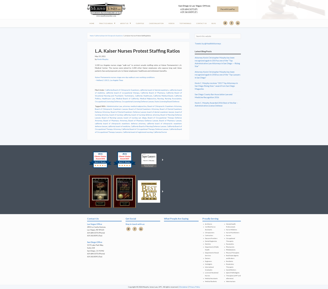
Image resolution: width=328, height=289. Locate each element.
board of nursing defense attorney (145, 115)
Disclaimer (184, 287)
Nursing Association (173, 98)
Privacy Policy (194, 287)
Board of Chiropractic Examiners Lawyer (111, 109)
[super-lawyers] (149, 160)
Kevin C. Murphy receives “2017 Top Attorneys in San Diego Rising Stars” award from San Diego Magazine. (216, 86)
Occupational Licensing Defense (108, 101)
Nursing (160, 98)
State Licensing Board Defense (167, 101)
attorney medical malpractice (134, 106)
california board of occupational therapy (122, 93)
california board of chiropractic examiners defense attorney (120, 123)
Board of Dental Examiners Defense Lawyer (128, 112)
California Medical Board (163, 96)
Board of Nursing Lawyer (112, 118)
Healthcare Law (108, 98)
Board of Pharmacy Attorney (115, 120)
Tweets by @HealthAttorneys (208, 43)
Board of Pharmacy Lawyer (170, 120)
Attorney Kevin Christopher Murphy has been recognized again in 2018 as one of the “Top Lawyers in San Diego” (217, 75)
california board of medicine (119, 126)
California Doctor (160, 132)
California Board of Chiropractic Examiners (122, 90)
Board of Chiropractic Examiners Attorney (164, 106)
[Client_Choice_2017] (124, 160)
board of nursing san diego (135, 118)
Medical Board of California (127, 98)
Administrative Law (114, 106)
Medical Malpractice (148, 98)
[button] (87, 160)
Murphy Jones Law (110, 10)
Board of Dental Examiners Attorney (144, 109)
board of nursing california (120, 115)
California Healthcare (143, 96)
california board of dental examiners (154, 90)
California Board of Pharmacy (153, 93)
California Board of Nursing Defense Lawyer (148, 126)
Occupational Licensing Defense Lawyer (138, 101)
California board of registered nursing (138, 132)
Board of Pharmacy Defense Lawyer (143, 120)
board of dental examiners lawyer (160, 112)
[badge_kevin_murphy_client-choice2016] (100, 160)
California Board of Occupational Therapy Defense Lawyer (144, 129)
